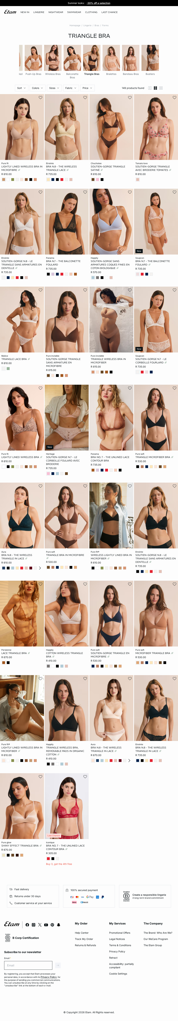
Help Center (81, 932)
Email (7, 958)
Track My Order (84, 938)
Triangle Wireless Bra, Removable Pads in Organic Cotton (65, 751)
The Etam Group (153, 945)
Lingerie (87, 25)
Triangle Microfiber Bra (153, 457)
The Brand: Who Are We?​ (158, 932)
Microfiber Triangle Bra (153, 653)
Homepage (75, 25)
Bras (97, 25)
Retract (113, 957)
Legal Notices (117, 938)
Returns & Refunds (85, 945)
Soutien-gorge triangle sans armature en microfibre (63, 362)
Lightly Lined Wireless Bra (20, 457)
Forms (105, 25)
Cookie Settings (118, 973)
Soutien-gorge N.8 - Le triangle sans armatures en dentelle (21, 264)
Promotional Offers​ (119, 932)
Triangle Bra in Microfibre (65, 555)
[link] (25, 12)
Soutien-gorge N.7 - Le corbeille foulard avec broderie (63, 460)
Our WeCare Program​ (156, 938)
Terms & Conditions (120, 945)
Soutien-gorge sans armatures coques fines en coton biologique (110, 264)
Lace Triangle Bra (14, 653)
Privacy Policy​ (117, 951)
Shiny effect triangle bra (20, 845)
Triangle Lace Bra (14, 359)
